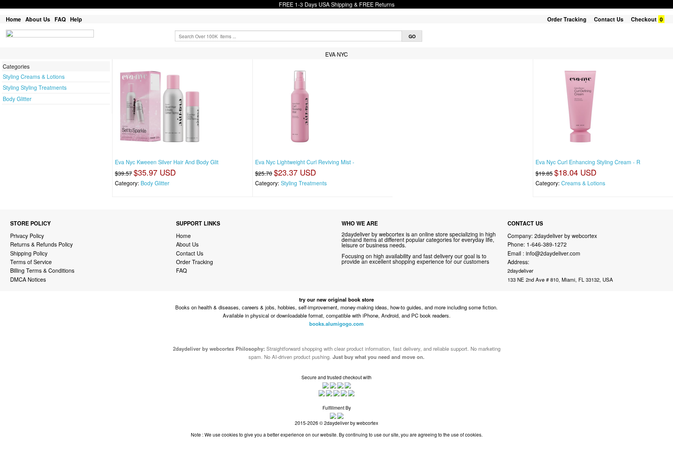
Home (13, 19)
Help (76, 19)
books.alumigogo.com (336, 323)
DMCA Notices (28, 279)
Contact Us (609, 19)
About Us (37, 19)
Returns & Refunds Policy (41, 244)
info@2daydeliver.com (553, 253)
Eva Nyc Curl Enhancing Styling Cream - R (588, 162)
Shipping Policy (29, 253)
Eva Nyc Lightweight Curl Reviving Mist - (304, 162)
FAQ (60, 19)
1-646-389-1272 (547, 244)
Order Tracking (567, 19)
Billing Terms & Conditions (42, 270)
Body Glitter (17, 99)
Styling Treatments (304, 183)
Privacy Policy (27, 236)
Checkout (644, 19)
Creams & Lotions (583, 183)
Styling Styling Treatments (35, 87)
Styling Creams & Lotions (34, 76)
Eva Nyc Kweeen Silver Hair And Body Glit (166, 162)
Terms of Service (31, 262)
